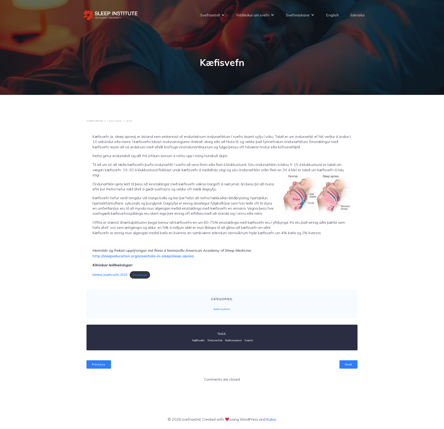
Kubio (271, 419)
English (332, 15)
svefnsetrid (94, 120)
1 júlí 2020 (114, 120)
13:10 (129, 120)
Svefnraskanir (221, 309)
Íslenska (357, 15)
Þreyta (249, 340)
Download (140, 275)
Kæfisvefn (198, 340)
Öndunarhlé (214, 340)
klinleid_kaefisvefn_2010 (109, 275)
